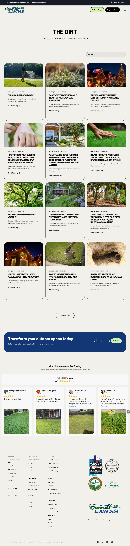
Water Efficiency (13, 477)
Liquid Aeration (13, 466)
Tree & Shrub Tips (53, 471)
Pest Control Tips (53, 467)
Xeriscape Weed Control (33, 491)
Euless (50, 526)
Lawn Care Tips (53, 463)
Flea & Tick (31, 471)
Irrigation (31, 495)
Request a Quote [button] (112, 10)
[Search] (86, 9)
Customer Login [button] (97, 10)
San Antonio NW (53, 512)
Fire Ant (30, 467)
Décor (30, 506)
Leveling (10, 480)
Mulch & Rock (32, 482)
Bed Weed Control (33, 486)
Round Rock (51, 515)
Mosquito (31, 463)
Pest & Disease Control (12, 497)
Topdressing (12, 469)
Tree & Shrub (12, 488)
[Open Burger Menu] (125, 10)
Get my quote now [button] (102, 341)
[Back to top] (126, 542)
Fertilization (11, 492)
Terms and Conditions (54, 493)
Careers (50, 486)
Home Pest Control (34, 460)
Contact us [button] (116, 341)
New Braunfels (52, 504)
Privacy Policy (52, 489)
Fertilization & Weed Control (14, 461)
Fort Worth (51, 508)
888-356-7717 (119, 3)
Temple (50, 523)
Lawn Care (11, 456)
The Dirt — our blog (54, 460)
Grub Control (12, 473)
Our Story (51, 482)
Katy (49, 519)
